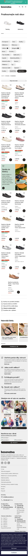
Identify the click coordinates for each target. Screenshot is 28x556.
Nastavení (14, 548)
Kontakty (3, 486)
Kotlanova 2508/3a (8, 507)
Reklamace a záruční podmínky (9, 475)
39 (15, 103)
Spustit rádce (7, 373)
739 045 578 (6, 505)
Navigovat (15, 442)
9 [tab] (23, 33)
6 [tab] (15, 33)
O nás (2, 469)
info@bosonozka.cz (8, 497)
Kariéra (3, 488)
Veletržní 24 (20, 507)
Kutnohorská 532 (21, 521)
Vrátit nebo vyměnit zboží (10, 393)
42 (6, 105)
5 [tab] (12, 33)
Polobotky (7, 75)
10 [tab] (25, 33)
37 (15, 207)
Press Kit (3, 491)
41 (18, 128)
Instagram (15, 428)
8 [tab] (20, 33)
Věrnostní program (5, 471)
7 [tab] (18, 33)
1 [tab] (2, 33)
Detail (10, 107)
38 (3, 128)
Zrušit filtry (13, 71)
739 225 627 (6, 500)
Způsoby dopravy (5, 480)
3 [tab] (7, 33)
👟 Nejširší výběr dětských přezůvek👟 (16, 3)
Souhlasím (14, 552)
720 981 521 (20, 519)
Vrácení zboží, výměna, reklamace (9, 473)
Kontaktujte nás (8, 383)
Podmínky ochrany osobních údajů (9, 484)
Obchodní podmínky (6, 482)
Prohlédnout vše (14, 346)
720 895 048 (20, 505)
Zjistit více (6, 364)
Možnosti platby (5, 477)
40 (3, 105)
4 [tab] (10, 33)
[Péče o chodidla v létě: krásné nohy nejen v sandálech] (9, 329)
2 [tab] (5, 33)
